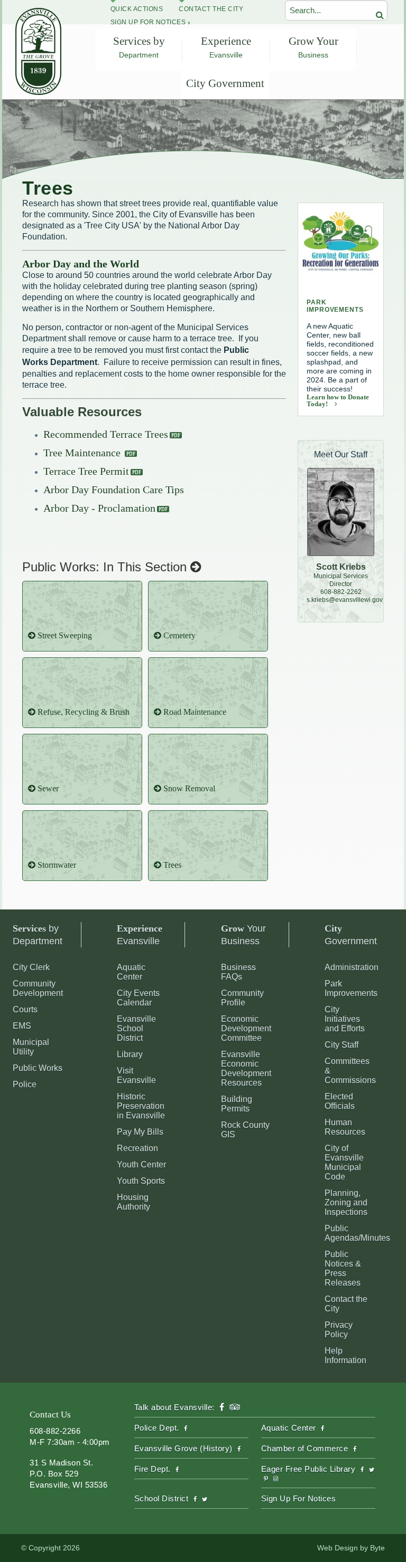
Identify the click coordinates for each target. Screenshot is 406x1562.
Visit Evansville (136, 1075)
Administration (352, 967)
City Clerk (31, 967)
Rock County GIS (245, 1129)
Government (351, 934)
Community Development (38, 988)
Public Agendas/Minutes (357, 1233)
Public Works (37, 1067)
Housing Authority (133, 1202)
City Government (225, 83)
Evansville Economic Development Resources (246, 1068)
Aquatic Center (131, 972)
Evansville (139, 934)
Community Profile (242, 998)
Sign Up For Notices (148, 22)
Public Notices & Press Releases (343, 1268)
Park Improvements (351, 988)
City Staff (341, 1044)
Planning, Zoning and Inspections (346, 1202)
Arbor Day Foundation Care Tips (113, 489)
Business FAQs (238, 972)
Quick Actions (136, 9)
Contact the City (346, 1304)
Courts (25, 1009)
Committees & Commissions (350, 1071)
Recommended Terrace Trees (105, 434)
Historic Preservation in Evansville (141, 1106)
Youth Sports (141, 1180)
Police (24, 1084)
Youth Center (141, 1164)
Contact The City (211, 9)
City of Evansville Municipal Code (344, 1162)
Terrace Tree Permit (86, 471)
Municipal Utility (31, 1047)
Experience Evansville (226, 47)
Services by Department (139, 47)
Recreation (137, 1148)
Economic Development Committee (246, 1028)
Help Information (345, 1355)
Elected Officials (340, 1101)
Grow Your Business (313, 47)
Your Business (243, 934)
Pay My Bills (140, 1131)
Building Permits (236, 1104)
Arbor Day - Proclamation (99, 508)
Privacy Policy (339, 1329)
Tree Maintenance (83, 452)
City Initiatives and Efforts (345, 1019)
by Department (37, 934)
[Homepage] (38, 92)
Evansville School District (136, 1028)
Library (130, 1054)
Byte (377, 1548)
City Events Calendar (138, 998)
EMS (22, 1025)
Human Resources (345, 1127)
